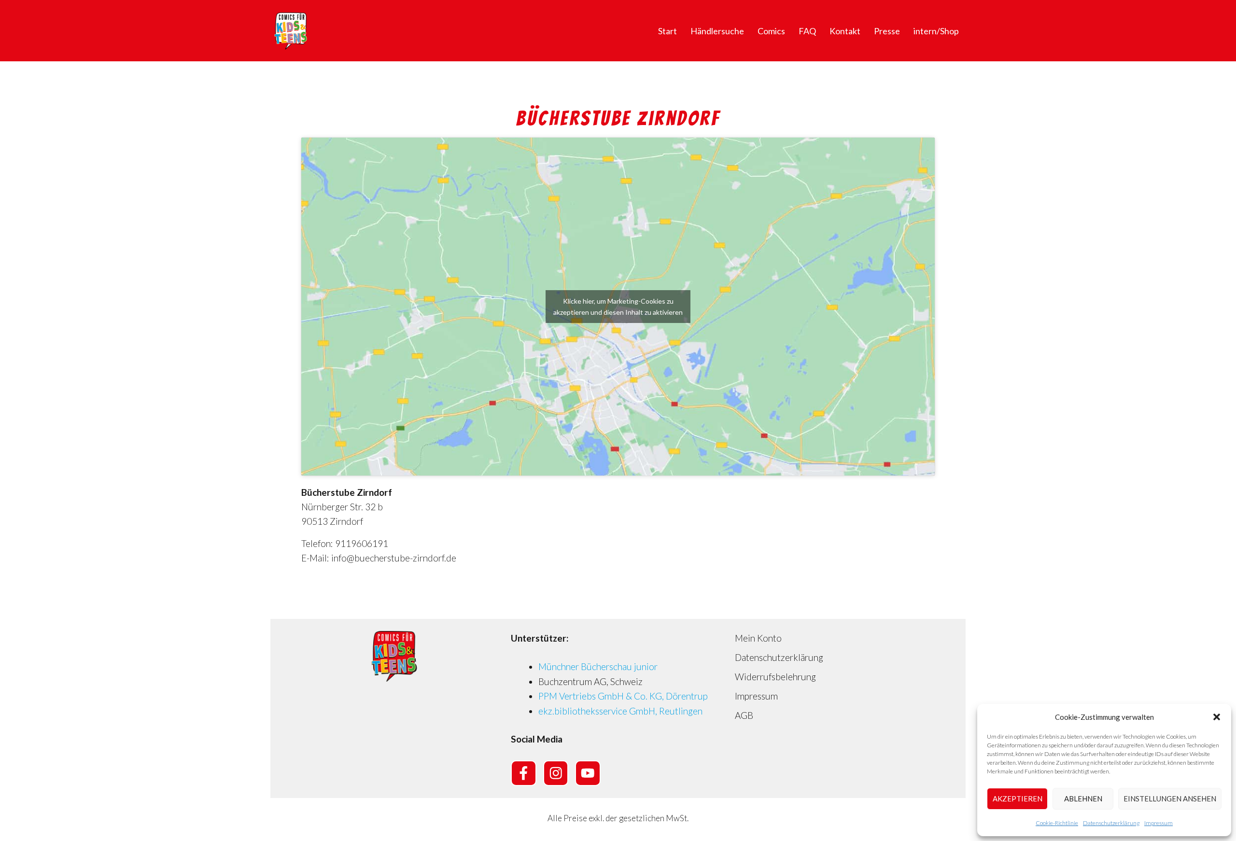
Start (667, 31)
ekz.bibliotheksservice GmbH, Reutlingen (620, 710)
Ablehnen (1083, 798)
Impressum (1158, 823)
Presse (887, 31)
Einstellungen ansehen (1170, 798)
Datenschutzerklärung (1111, 823)
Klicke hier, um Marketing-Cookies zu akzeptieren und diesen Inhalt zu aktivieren (618, 306)
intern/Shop (936, 31)
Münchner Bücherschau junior (598, 666)
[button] (1217, 717)
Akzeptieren (1017, 798)
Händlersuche (717, 31)
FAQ (807, 31)
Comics (771, 31)
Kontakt (844, 31)
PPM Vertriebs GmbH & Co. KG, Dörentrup (623, 695)
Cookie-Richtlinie (1057, 823)
